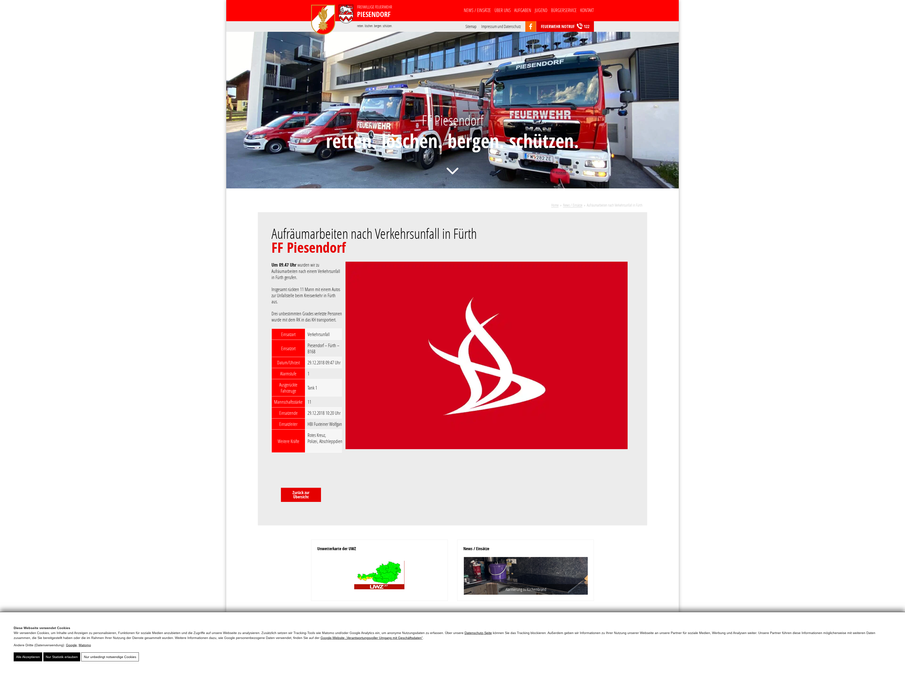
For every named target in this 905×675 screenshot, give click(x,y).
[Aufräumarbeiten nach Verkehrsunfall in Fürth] (490, 358)
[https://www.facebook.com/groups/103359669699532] (530, 26)
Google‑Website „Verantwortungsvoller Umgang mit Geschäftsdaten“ (372, 638)
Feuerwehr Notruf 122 (565, 26)
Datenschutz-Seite (478, 633)
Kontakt (587, 10)
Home (555, 205)
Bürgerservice (564, 10)
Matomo (85, 645)
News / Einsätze (477, 10)
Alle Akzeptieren (28, 657)
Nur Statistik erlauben (62, 657)
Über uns (502, 10)
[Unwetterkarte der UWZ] (379, 575)
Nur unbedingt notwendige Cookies (110, 657)
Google (71, 645)
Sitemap (471, 26)
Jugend (541, 10)
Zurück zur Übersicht (300, 495)
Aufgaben (522, 10)
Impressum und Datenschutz (501, 26)
